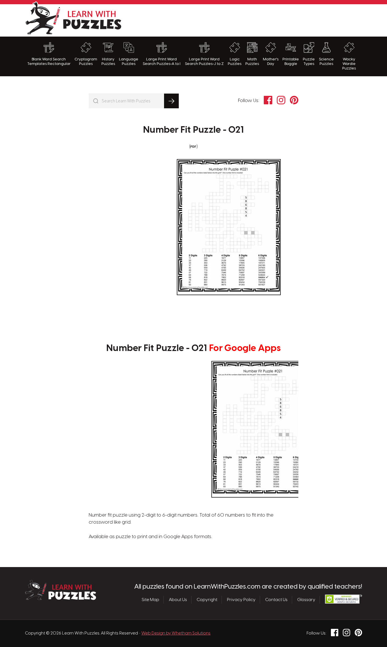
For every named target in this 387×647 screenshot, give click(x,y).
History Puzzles (108, 61)
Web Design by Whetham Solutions (175, 633)
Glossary (306, 600)
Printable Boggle (290, 61)
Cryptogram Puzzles (86, 61)
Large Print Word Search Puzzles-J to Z (204, 61)
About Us (178, 600)
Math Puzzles (252, 61)
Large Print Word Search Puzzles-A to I (161, 61)
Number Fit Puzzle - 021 (193, 130)
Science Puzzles (326, 61)
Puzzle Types (309, 61)
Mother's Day (270, 61)
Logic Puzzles (234, 61)
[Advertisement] (259, 19)
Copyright (207, 600)
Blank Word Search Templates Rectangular (49, 61)
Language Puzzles (128, 61)
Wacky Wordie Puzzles (349, 64)
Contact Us (276, 600)
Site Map (150, 600)
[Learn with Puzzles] (60, 598)
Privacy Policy (241, 600)
